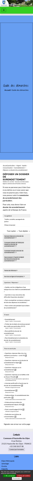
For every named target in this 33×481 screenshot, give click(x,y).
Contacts (16, 434)
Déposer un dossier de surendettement (15, 170)
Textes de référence (10, 270)
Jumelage (5, 463)
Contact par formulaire (16, 449)
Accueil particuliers (9, 165)
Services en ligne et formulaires (14, 276)
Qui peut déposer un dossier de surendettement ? (13, 237)
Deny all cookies (24, 476)
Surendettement (19, 168)
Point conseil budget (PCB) (14, 409)
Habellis (4, 469)
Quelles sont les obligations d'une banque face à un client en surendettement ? (17, 289)
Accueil (7, 90)
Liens (16, 456)
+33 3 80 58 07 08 (16, 446)
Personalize (17, 478)
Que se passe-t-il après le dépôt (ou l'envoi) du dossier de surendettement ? (14, 258)
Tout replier (12, 231)
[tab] (16, 216)
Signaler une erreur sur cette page (17, 424)
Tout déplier (24, 231)
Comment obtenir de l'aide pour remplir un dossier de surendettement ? (14, 244)
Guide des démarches (20, 90)
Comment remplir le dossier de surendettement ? (13, 251)
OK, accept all (10, 476)
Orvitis (4, 466)
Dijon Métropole (7, 461)
